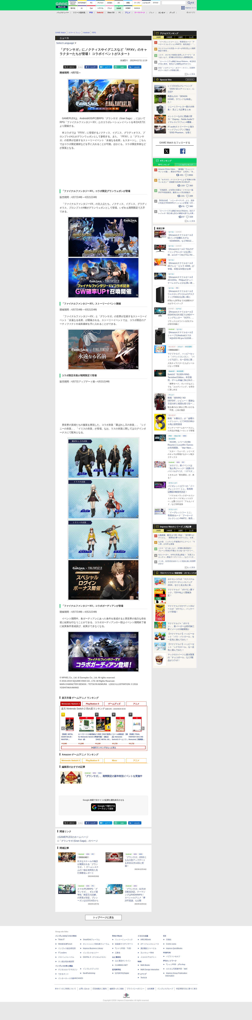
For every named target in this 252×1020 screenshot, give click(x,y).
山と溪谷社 (116, 957)
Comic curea (171, 944)
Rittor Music (117, 936)
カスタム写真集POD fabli (176, 969)
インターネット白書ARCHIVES (70, 978)
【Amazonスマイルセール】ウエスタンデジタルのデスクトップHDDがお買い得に (181, 294)
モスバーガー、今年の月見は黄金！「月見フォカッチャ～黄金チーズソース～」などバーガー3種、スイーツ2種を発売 (176, 557)
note (122, 67)
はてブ (107, 67)
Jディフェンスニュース (150, 944)
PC (120, 13)
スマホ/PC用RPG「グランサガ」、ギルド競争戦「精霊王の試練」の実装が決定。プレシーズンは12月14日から (87, 895)
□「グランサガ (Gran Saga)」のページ (77, 841)
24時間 (169, 37)
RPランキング (163, 165)
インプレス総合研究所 (67, 948)
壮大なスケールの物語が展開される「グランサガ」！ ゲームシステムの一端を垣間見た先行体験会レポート (87, 867)
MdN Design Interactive (150, 970)
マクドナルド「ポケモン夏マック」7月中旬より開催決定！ (181, 592)
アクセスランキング (169, 33)
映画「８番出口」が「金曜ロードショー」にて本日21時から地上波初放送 (181, 421)
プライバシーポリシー (135, 989)
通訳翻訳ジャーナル (148, 948)
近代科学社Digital (122, 973)
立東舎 (117, 953)
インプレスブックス (91, 969)
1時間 (158, 37)
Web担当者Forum (65, 944)
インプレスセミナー (91, 953)
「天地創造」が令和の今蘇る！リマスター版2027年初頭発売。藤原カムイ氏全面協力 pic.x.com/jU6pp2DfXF (175, 192)
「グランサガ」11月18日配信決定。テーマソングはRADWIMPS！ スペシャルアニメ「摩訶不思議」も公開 (135, 895)
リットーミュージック (124, 940)
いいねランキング (186, 165)
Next (143, 728)
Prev (63, 728)
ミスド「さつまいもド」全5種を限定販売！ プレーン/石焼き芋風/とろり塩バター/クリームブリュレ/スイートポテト (176, 550)
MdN (139, 961)
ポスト (71, 67)
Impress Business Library (93, 948)
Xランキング (166, 161)
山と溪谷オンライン (123, 961)
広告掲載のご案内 (100, 989)
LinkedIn (137, 67)
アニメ (136, 704)
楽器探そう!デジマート (124, 944)
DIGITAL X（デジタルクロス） (95, 957)
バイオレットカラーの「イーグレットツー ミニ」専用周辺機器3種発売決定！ (181, 489)
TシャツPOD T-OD (123, 948)
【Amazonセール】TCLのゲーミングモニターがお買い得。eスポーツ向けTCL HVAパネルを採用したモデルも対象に (181, 255)
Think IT (61, 940)
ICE (164, 936)
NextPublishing (89, 973)
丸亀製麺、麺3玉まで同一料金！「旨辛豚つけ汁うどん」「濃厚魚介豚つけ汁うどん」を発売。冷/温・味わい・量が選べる (176, 537)
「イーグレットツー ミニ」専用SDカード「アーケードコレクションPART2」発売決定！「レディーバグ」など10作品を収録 (176, 44)
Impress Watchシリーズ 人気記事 (175, 526)
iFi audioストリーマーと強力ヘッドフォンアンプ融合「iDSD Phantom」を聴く (181, 129)
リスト (80, 67)
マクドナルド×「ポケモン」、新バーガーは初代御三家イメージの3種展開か (181, 626)
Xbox (114, 760)
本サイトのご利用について (65, 989)
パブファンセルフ (173, 956)
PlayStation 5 (92, 704)
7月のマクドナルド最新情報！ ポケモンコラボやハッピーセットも (178, 574)
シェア (93, 67)
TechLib (144, 978)
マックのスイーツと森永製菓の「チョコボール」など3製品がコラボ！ (181, 657)
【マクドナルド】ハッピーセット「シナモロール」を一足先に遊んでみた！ (181, 647)
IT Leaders (62, 953)
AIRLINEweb (146, 940)
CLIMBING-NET (121, 965)
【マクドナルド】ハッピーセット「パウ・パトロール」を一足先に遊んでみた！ (181, 637)
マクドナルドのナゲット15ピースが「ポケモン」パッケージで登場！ (181, 609)
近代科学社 (116, 970)
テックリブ (142, 974)
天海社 (168, 940)
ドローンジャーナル (66, 957)
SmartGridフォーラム (91, 940)
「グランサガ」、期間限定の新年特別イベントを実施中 (113, 776)
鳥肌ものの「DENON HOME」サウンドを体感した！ (180, 99)
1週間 (180, 37)
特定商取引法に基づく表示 (186, 989)
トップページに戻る (103, 917)
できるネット (63, 974)
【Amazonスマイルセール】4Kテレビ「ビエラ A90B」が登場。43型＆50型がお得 (181, 266)
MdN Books (145, 965)
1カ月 (191, 37)
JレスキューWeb (147, 953)
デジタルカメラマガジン (67, 970)
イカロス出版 (143, 936)
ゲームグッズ (114, 704)
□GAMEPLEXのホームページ (72, 837)
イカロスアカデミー (148, 957)
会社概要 (150, 989)
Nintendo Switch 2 (71, 704)
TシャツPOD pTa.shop (175, 964)
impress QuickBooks (174, 948)
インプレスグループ (165, 989)
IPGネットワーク (170, 961)
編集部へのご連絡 (117, 989)
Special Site (166, 80)
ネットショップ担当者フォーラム (96, 944)
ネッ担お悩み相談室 (66, 961)
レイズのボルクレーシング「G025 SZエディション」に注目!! (181, 89)
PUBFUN (167, 953)
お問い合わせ (84, 989)
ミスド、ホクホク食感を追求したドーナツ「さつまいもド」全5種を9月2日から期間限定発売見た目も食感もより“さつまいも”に (176, 57)
